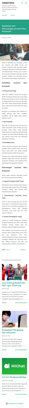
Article (13, 15)
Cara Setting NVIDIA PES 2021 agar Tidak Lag (13, 284)
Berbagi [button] (22, 249)
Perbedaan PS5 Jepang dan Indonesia (12, 331)
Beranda (4, 15)
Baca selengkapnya (21, 302)
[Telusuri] (22, 3)
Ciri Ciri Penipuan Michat (14, 377)
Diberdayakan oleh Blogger (15, 403)
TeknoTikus (8, 3)
